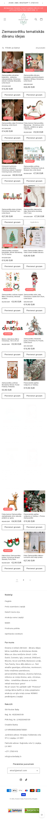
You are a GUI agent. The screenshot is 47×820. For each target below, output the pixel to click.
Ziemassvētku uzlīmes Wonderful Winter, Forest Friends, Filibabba (10, 385)
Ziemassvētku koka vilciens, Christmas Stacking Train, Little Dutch (12, 211)
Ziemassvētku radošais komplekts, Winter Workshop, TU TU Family (12, 252)
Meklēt (7, 623)
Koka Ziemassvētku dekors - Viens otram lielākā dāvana (34, 251)
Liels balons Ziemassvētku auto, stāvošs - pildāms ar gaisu (11, 428)
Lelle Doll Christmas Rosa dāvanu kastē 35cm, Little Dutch (33, 428)
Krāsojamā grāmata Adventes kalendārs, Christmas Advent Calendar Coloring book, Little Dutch (12, 169)
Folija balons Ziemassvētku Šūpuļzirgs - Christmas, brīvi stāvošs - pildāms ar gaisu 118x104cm (34, 126)
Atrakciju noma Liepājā (14, 617)
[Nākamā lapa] (30, 580)
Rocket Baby (19, 799)
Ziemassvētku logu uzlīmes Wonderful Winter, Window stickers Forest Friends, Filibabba (11, 473)
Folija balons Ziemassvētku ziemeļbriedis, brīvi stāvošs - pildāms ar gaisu (12, 516)
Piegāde (8, 601)
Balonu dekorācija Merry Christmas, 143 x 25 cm (10, 340)
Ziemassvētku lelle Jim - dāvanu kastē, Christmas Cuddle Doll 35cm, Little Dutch (33, 473)
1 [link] (17, 580)
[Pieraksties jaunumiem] (37, 770)
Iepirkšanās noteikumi (14, 634)
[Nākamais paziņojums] (42, 3)
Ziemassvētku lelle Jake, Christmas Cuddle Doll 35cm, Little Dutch (34, 296)
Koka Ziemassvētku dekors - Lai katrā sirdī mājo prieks (34, 556)
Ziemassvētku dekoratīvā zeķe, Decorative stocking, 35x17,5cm (33, 211)
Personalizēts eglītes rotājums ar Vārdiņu (31, 384)
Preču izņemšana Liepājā (15, 607)
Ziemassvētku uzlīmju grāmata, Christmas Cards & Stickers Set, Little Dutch (34, 168)
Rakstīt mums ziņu (12, 612)
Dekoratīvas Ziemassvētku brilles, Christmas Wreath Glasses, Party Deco (11, 557)
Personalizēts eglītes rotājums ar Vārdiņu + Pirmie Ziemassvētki (34, 516)
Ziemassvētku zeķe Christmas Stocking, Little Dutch (12, 124)
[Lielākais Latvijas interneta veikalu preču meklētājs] (32, 811)
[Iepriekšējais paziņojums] (4, 3)
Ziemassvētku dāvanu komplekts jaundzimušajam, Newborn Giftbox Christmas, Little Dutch (34, 78)
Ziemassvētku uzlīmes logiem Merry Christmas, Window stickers (12, 296)
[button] (4, 19)
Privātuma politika (12, 628)
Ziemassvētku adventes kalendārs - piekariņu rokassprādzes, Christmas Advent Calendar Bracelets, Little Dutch (11, 79)
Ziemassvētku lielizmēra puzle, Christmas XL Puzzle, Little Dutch (34, 340)
